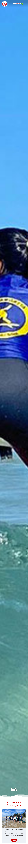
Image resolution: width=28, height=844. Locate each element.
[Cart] (22, 4)
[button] (25, 3)
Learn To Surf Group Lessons (14, 829)
